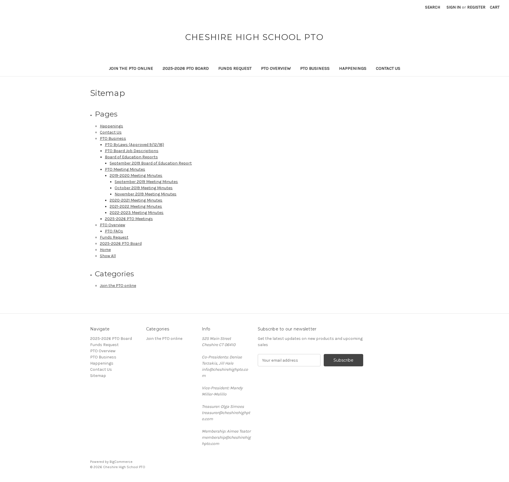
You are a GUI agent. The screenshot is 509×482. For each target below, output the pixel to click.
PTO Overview (276, 68)
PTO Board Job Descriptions (131, 150)
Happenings (352, 68)
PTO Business (315, 68)
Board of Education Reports (131, 156)
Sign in (454, 7)
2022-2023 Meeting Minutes (136, 212)
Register (476, 7)
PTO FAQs (114, 231)
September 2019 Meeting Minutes (146, 181)
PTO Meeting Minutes (125, 169)
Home (105, 249)
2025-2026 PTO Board (186, 68)
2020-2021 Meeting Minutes (136, 200)
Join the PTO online (131, 68)
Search (432, 7)
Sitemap (98, 375)
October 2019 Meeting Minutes (144, 187)
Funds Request (235, 68)
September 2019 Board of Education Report (151, 163)
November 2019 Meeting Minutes (145, 194)
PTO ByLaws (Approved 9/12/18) (134, 144)
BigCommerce (121, 462)
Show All (108, 255)
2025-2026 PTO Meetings (129, 218)
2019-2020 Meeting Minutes (136, 175)
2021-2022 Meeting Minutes (136, 206)
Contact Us (388, 68)
